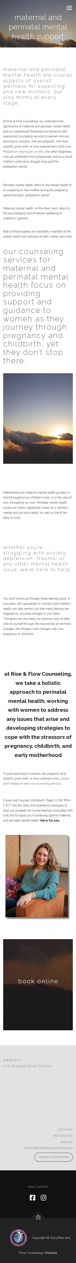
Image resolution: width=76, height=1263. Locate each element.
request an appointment (54, 1157)
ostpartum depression (19, 151)
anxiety (39, 151)
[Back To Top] (38, 1218)
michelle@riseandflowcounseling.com (48, 1148)
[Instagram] (43, 1198)
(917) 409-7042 (63, 1135)
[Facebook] (32, 1198)
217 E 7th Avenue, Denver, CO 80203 (27, 1066)
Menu (69, 8)
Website (51, 1253)
